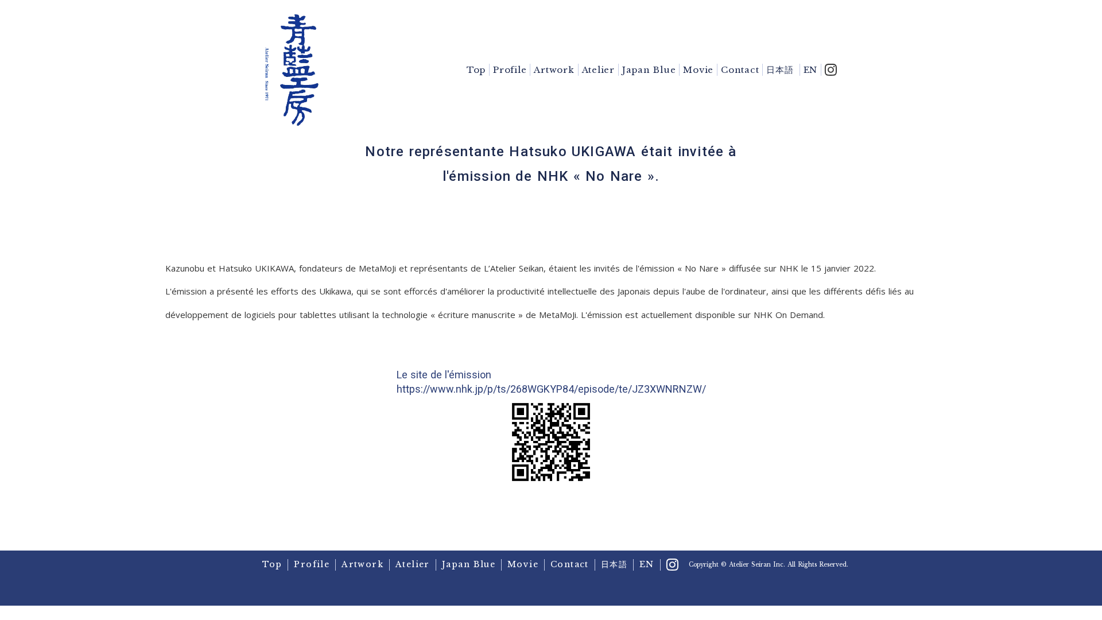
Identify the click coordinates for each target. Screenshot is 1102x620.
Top (476, 69)
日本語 (779, 69)
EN (811, 69)
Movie (698, 69)
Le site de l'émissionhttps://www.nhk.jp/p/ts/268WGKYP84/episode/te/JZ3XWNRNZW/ (551, 382)
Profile (509, 69)
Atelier (598, 69)
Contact (740, 69)
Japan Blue (649, 69)
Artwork (554, 69)
